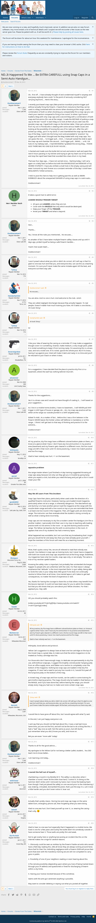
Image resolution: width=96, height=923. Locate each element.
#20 (92, 823)
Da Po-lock (14, 835)
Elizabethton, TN (20, 360)
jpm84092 (14, 502)
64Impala (14, 450)
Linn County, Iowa (20, 386)
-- (25, 615)
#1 (93, 91)
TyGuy (14, 270)
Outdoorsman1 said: (37, 288)
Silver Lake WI (21, 112)
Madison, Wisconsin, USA (17, 566)
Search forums (15, 21)
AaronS (14, 705)
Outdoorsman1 (8, 82)
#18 (92, 768)
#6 (93, 313)
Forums (14, 17)
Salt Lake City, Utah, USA (18, 510)
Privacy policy (75, 917)
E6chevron (14, 633)
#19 (92, 797)
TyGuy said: (34, 697)
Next (10, 86)
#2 (93, 191)
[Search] (92, 17)
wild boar (14, 780)
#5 (93, 283)
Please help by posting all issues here (68, 32)
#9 (93, 391)
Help (83, 917)
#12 (92, 490)
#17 (92, 742)
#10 (92, 438)
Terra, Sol (23, 304)
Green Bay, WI (21, 844)
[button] (32, 17)
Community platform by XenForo (48, 921)
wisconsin (22, 789)
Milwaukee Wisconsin (19, 641)
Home (5, 17)
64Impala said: (35, 625)
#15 (92, 620)
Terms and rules (63, 917)
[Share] (89, 90)
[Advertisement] (43, 64)
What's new (26, 17)
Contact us (52, 917)
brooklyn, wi (22, 458)
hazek (14, 606)
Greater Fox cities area (18, 484)
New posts (5, 21)
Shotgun (14, 558)
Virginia (23, 818)
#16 (92, 693)
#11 (92, 464)
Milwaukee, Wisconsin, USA (17, 715)
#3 (93, 221)
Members (40, 17)
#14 (92, 594)
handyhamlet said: (36, 318)
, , (25, 278)
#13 (92, 546)
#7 (93, 339)
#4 (93, 257)
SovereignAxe (14, 352)
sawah (14, 809)
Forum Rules (22, 53)
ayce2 (14, 476)
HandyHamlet (14, 296)
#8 (93, 365)
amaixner (14, 378)
